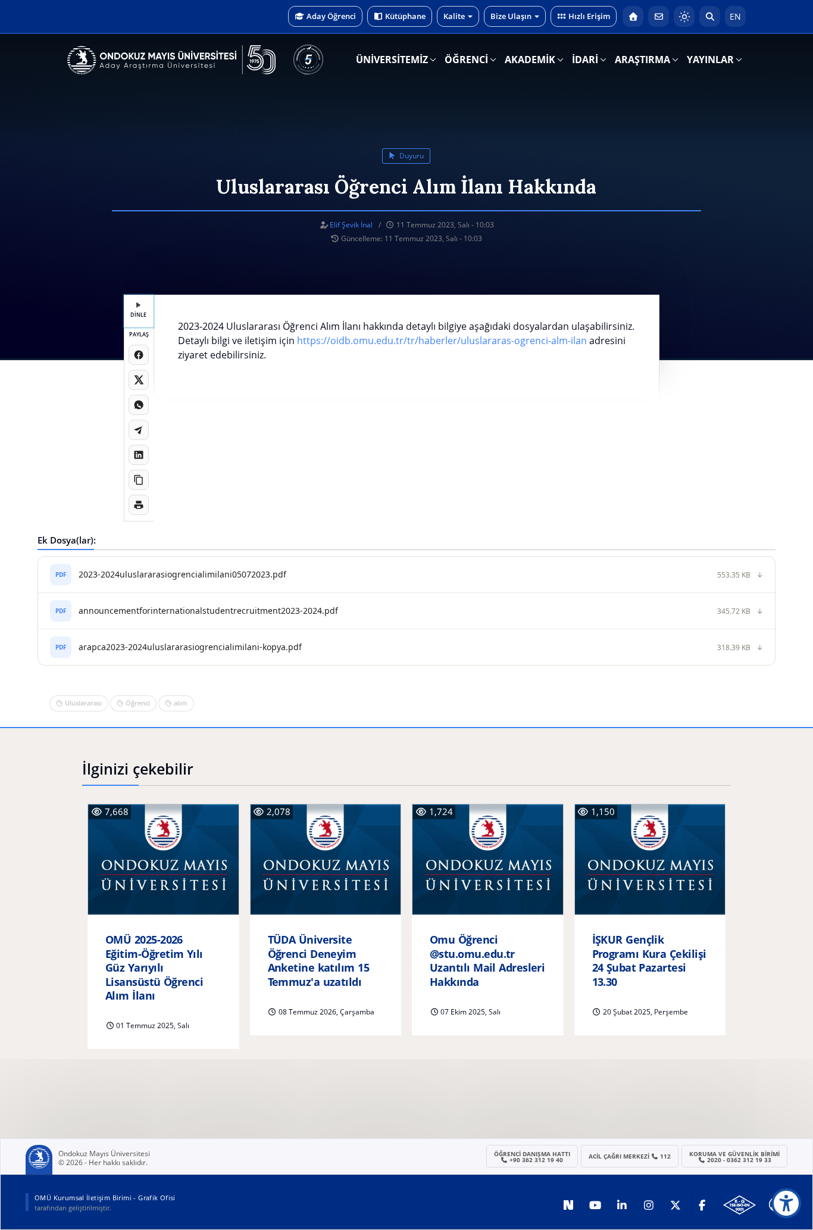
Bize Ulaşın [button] (510, 16)
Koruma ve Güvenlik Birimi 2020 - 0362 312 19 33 (734, 1157)
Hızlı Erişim (589, 16)
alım (180, 702)
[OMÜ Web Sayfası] (171, 60)
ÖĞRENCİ (466, 59)
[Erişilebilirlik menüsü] (786, 1203)
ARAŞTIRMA (642, 59)
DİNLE (138, 315)
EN (735, 16)
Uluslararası (83, 702)
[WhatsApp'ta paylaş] (139, 405)
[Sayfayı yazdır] (139, 505)
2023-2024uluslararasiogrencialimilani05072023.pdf (182, 574)
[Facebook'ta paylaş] (139, 355)
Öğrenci (138, 702)
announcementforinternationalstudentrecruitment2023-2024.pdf (208, 610)
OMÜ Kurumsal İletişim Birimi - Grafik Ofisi (105, 1197)
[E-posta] (658, 16)
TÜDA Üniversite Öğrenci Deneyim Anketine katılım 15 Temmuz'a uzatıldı (319, 960)
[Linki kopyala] (139, 480)
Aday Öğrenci (331, 16)
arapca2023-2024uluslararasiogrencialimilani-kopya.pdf (190, 647)
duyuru (411, 156)
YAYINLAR (710, 59)
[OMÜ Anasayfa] (633, 16)
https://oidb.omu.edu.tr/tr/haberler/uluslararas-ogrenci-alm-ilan (442, 340)
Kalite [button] (454, 16)
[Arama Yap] (709, 16)
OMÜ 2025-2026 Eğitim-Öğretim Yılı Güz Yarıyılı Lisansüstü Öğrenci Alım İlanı (154, 968)
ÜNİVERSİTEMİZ (392, 59)
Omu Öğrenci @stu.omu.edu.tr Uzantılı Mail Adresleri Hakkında (487, 960)
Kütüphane (405, 16)
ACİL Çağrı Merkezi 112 (630, 1156)
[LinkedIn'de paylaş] (139, 455)
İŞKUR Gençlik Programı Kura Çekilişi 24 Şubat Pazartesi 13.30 (649, 960)
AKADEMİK (530, 59)
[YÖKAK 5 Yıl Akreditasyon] (308, 59)
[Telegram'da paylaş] (139, 430)
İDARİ (585, 59)
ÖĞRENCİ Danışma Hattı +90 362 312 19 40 (532, 1157)
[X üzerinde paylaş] (139, 380)
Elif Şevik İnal (351, 225)
